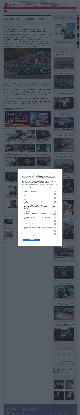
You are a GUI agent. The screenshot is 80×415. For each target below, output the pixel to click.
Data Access (40, 243)
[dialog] (40, 207)
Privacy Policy (46, 243)
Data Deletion (33, 243)
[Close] (60, 171)
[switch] (54, 194)
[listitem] (40, 191)
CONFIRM (31, 239)
